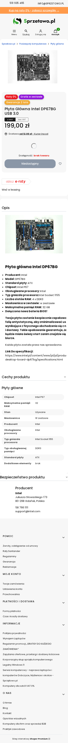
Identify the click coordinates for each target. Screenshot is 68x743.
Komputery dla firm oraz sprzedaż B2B (24, 723)
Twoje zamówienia (13, 583)
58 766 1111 (21, 507)
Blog (5, 708)
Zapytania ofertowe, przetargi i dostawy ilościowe (31, 654)
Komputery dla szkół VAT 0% (19, 686)
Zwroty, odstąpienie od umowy (20, 546)
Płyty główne (57, 43)
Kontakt (7, 713)
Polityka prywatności (14, 633)
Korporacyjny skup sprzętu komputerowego (28, 659)
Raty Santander (11, 551)
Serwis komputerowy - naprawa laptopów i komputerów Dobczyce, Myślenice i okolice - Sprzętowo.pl (28, 675)
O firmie (7, 702)
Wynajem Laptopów (14, 638)
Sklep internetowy (30, 738)
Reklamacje (9, 567)
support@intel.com (27, 511)
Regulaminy (9, 556)
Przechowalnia (11, 594)
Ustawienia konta (12, 589)
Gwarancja (9, 561)
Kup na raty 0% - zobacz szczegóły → (34, 10)
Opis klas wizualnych (14, 718)
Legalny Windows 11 (13, 664)
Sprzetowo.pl (8, 43)
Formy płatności (12, 611)
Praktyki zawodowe (14, 729)
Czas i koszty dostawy (15, 616)
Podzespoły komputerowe (32, 43)
